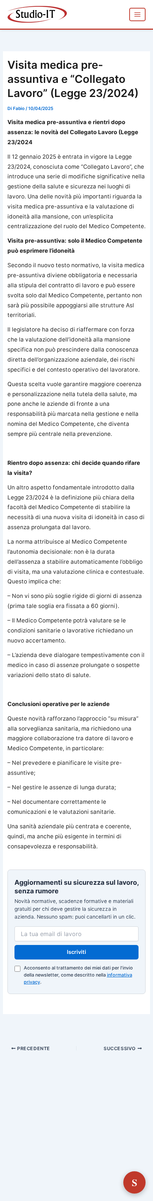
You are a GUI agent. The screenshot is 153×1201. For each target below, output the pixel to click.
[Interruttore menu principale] (137, 14)
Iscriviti (76, 952)
